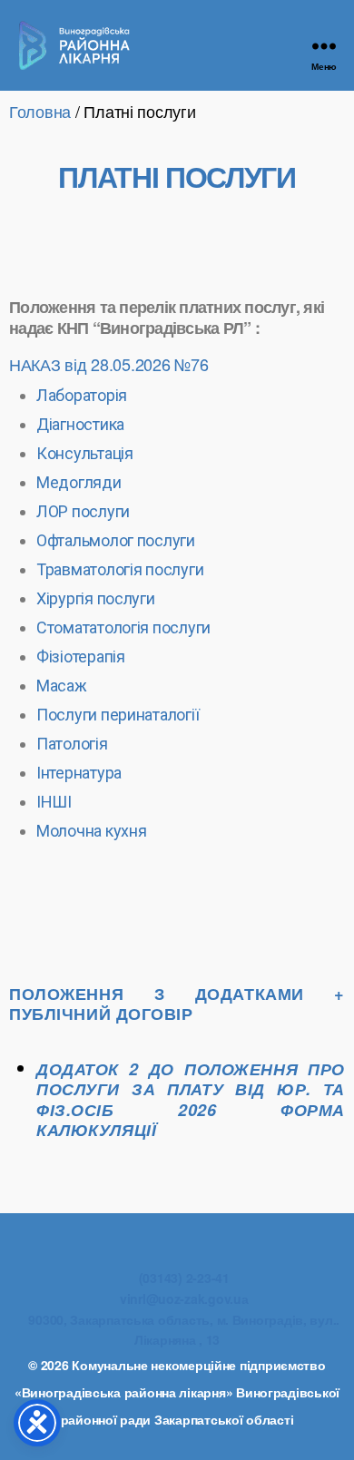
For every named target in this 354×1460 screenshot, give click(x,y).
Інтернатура (79, 772)
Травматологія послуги (119, 569)
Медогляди (79, 482)
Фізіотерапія (80, 656)
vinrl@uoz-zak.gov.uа (184, 1298)
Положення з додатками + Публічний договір (177, 1004)
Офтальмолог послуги (115, 540)
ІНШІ (54, 801)
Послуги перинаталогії (117, 714)
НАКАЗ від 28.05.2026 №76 (109, 364)
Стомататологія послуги (123, 627)
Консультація (84, 453)
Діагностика (80, 424)
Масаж (61, 685)
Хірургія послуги (95, 598)
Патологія (72, 743)
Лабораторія (81, 395)
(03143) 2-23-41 (184, 1278)
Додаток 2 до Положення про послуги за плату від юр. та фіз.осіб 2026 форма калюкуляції (190, 1099)
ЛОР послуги (83, 511)
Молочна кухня (91, 830)
